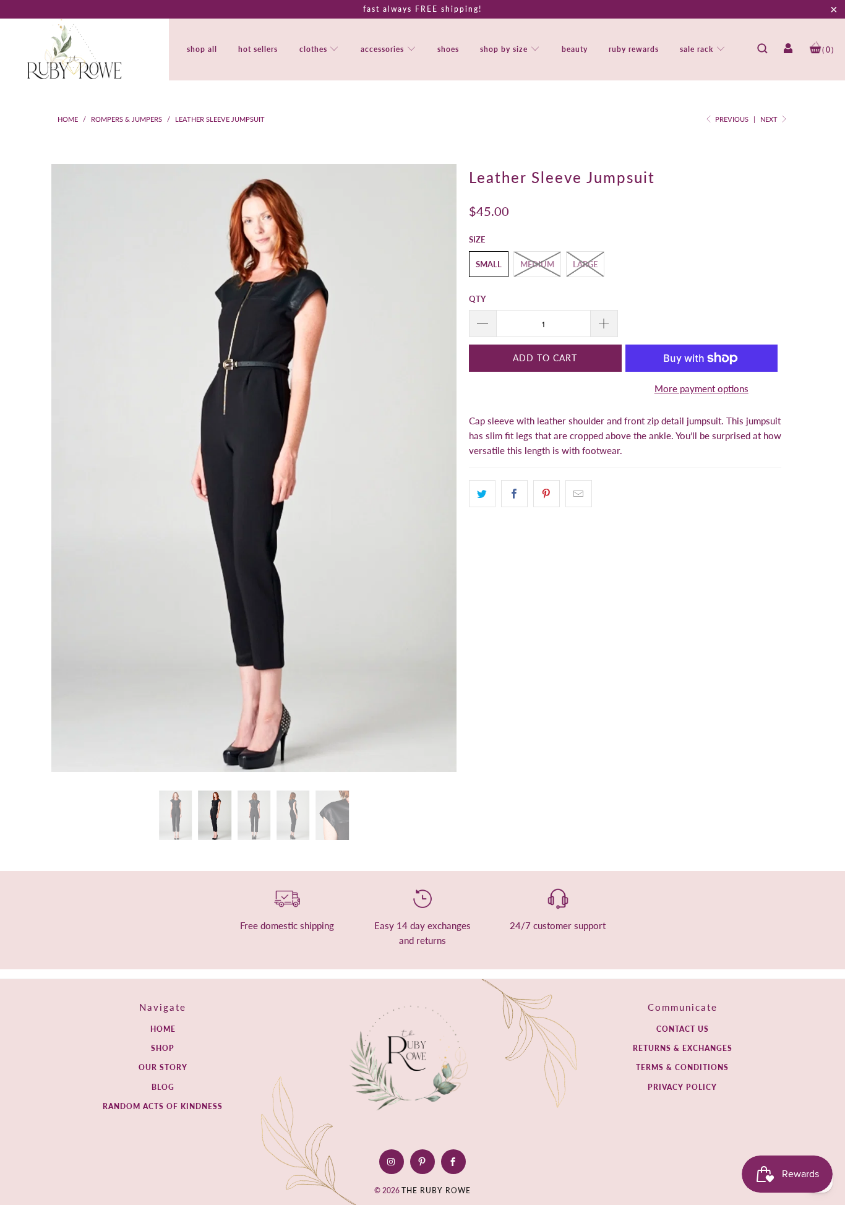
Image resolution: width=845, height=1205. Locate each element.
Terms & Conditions (682, 1067)
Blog (163, 1087)
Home (163, 1029)
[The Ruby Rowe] (74, 49)
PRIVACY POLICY (682, 1087)
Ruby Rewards (634, 49)
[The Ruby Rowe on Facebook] (453, 1161)
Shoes (448, 49)
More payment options (701, 388)
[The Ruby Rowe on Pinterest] (422, 1161)
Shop (162, 1048)
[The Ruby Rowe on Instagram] (391, 1161)
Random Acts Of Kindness (163, 1106)
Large (585, 264)
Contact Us (682, 1029)
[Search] (762, 52)
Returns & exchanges (682, 1048)
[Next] (435, 468)
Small (489, 264)
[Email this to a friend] (578, 493)
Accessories (383, 49)
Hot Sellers (258, 49)
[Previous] (73, 468)
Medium (537, 264)
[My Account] (788, 52)
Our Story (163, 1067)
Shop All (202, 49)
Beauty (575, 49)
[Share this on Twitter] (482, 493)
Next (769, 119)
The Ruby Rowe (436, 1190)
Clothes (314, 49)
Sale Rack (698, 49)
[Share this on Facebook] (514, 493)
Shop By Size (505, 49)
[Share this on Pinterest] (546, 493)
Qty (477, 299)
